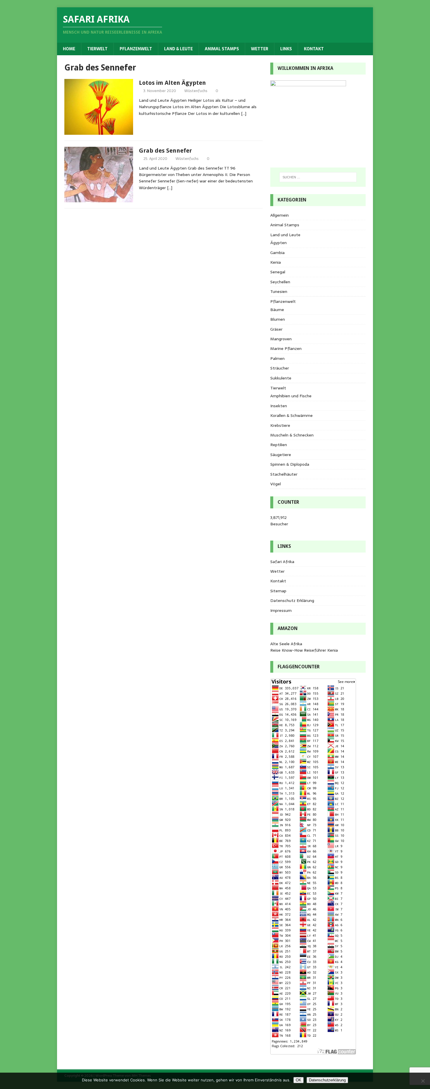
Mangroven (281, 339)
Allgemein (279, 215)
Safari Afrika (282, 561)
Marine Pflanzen (286, 348)
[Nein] (423, 1081)
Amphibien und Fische (291, 396)
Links (286, 49)
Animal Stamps (222, 49)
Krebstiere (280, 425)
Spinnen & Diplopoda (289, 464)
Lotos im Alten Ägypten (172, 82)
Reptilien (278, 444)
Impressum (281, 610)
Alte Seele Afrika (286, 644)
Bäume (277, 309)
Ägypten (278, 242)
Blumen (277, 319)
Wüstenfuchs (195, 91)
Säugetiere (280, 454)
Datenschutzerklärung (327, 1080)
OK (298, 1080)
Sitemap (278, 591)
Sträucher (279, 368)
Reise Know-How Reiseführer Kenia (304, 650)
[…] (243, 113)
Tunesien (278, 291)
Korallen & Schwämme (291, 415)
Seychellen (280, 282)
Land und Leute (285, 235)
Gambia (277, 252)
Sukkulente (280, 378)
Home (69, 49)
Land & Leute (178, 49)
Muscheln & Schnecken (292, 435)
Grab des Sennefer (165, 150)
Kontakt (314, 49)
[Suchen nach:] (318, 177)
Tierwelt (97, 49)
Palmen (277, 358)
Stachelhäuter (283, 474)
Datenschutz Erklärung (292, 600)
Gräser (276, 329)
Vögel (275, 484)
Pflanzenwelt (136, 49)
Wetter (259, 49)
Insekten (278, 406)
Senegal (277, 272)
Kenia (275, 262)
